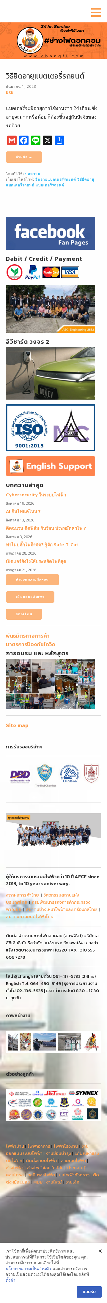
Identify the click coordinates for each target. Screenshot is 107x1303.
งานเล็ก (72, 1181)
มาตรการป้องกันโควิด (30, 644)
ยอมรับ (89, 1292)
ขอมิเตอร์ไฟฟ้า (41, 1174)
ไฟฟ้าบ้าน (15, 1146)
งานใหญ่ (54, 1181)
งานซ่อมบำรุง (58, 1153)
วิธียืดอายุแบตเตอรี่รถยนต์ (45, 76)
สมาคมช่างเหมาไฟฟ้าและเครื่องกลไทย (61, 909)
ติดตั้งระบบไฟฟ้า (41, 1160)
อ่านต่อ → (24, 156)
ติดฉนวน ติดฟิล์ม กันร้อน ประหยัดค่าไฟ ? (46, 528)
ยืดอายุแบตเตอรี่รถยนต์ (55, 179)
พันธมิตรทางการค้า (28, 636)
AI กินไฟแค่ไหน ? (23, 511)
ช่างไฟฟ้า (14, 1167)
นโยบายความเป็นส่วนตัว (28, 1268)
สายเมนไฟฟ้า (73, 1160)
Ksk (10, 92)
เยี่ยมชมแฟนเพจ (30, 596)
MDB (38, 1181)
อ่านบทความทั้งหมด (32, 579)
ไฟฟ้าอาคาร (39, 1146)
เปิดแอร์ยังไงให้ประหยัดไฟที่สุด (36, 561)
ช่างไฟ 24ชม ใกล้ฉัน (45, 1167)
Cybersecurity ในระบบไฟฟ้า (36, 495)
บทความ (32, 173)
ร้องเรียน (24, 614)
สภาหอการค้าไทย (22, 894)
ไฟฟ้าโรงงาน (66, 1146)
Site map (17, 725)
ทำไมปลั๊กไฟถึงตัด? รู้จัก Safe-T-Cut (42, 544)
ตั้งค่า (10, 1280)
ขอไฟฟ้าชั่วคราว (74, 1174)
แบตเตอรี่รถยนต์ (50, 184)
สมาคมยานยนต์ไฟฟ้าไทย (30, 916)
